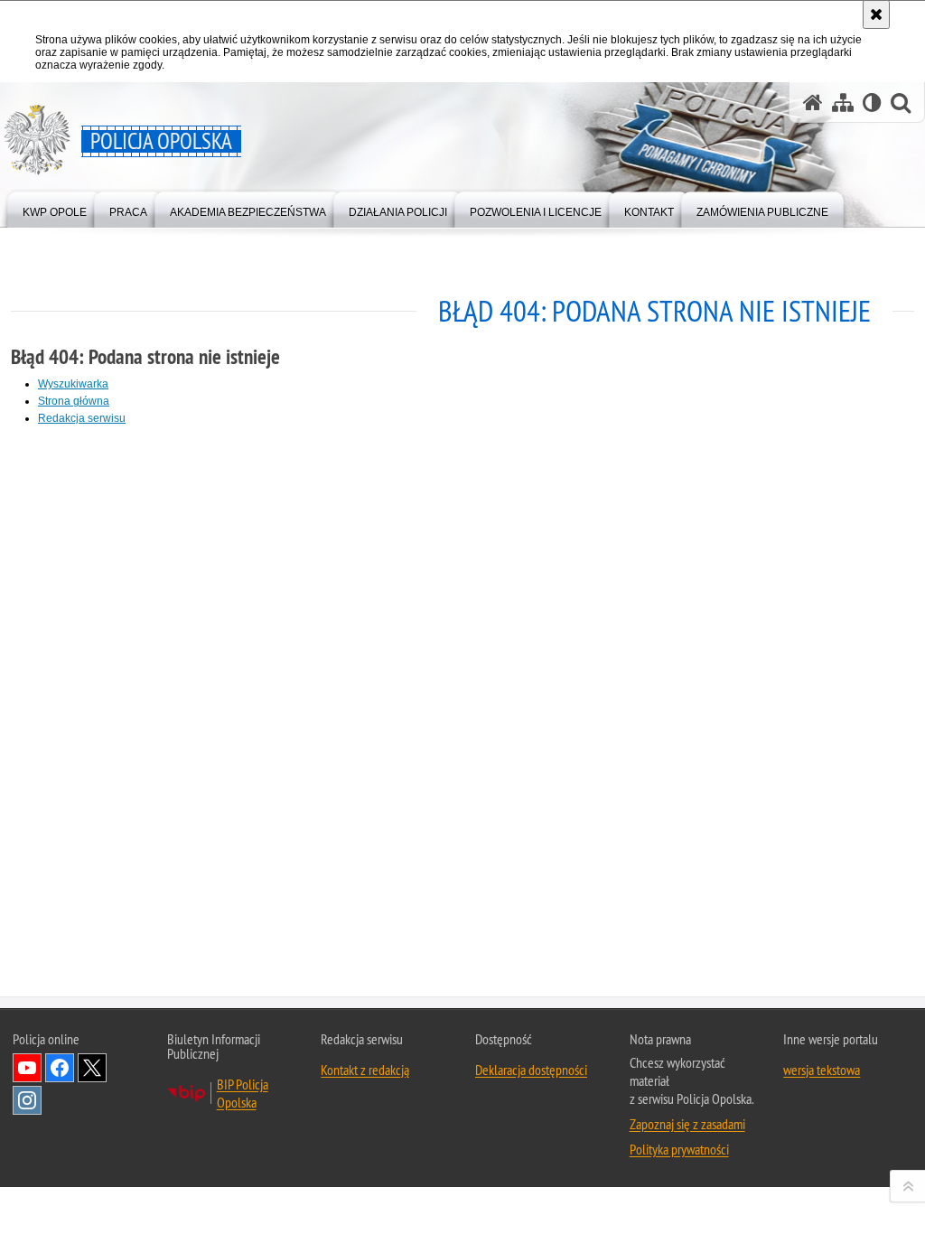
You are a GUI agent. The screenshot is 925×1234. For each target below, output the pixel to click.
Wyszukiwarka (73, 384)
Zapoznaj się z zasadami (687, 1124)
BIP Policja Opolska (242, 1093)
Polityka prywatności (679, 1149)
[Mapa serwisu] (843, 102)
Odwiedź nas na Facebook (59, 1067)
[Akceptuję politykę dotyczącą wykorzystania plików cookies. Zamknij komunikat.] (876, 14)
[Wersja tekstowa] (872, 102)
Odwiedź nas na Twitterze (92, 1067)
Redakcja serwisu (82, 418)
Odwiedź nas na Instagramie (27, 1100)
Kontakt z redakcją (365, 1070)
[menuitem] (54, 208)
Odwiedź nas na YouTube (27, 1067)
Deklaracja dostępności (531, 1070)
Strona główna (73, 401)
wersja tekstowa (821, 1070)
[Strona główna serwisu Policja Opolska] (813, 102)
